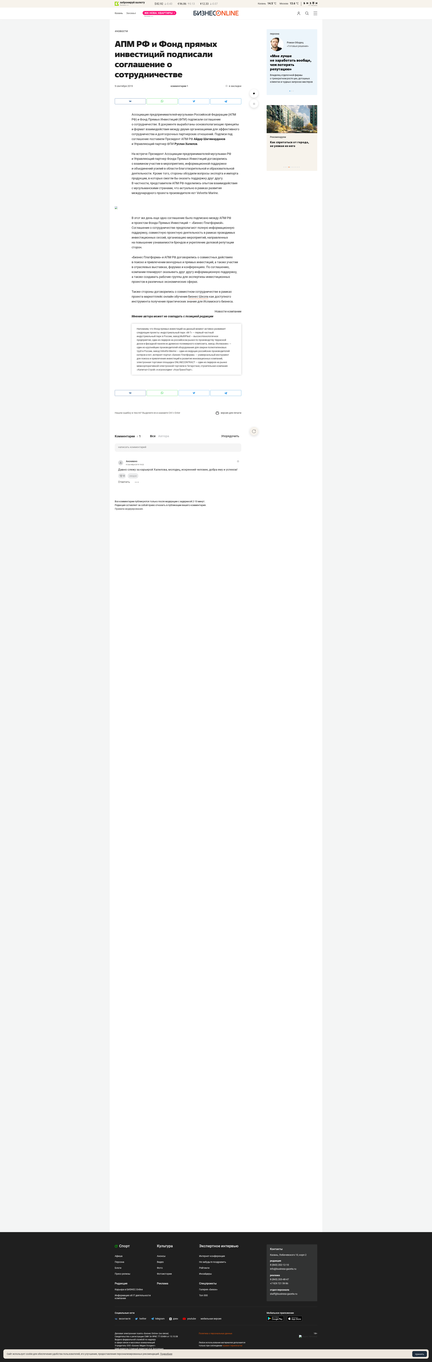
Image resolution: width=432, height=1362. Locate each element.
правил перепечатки (232, 1345)
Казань (262, 3)
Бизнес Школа (198, 296)
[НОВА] (159, 14)
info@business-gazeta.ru (283, 1269)
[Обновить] (254, 431)
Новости (122, 31)
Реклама (162, 1283)
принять (419, 1354)
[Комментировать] (254, 93)
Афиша (119, 1256)
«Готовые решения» (298, 46)
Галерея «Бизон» (208, 1289)
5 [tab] (290, 167)
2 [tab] (285, 167)
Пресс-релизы (122, 1273)
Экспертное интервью (218, 1246)
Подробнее (166, 1354)
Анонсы (161, 1256)
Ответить (124, 482)
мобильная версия (211, 1318)
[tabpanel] (292, 61)
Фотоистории (164, 1273)
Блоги (118, 1268)
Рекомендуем (278, 137)
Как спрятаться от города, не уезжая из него (289, 144)
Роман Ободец (295, 42)
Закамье (131, 13)
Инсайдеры (205, 1273)
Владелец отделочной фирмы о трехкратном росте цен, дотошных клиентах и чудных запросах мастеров (291, 78)
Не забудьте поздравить (212, 1262)
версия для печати (230, 412)
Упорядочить (230, 436)
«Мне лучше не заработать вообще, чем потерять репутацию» (290, 62)
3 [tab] (287, 167)
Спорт (124, 1246)
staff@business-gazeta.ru (283, 1293)
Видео (160, 1262)
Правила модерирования (129, 508)
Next (313, 91)
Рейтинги (204, 1268)
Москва (284, 3)
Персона (119, 1262)
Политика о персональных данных (215, 1333)
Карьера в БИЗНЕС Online (129, 1289)
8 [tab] (295, 167)
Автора (163, 436)
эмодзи (133, 476)
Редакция (121, 1283)
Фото (160, 1268)
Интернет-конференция (212, 1256)
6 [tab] (292, 167)
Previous (271, 91)
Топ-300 (203, 1295)
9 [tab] (297, 167)
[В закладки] (254, 103)
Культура (165, 1246)
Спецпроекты (208, 1283)
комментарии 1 (179, 86)
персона (274, 33)
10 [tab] (299, 167)
